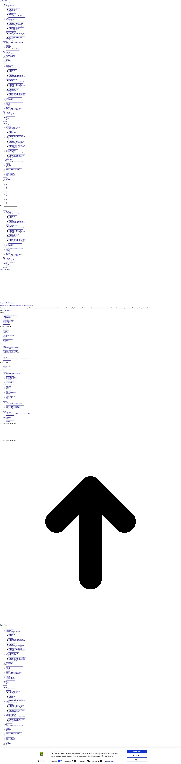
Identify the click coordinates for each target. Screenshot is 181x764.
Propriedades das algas (6, 303)
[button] (0, 207)
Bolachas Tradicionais (10, 91)
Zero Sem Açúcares (10, 65)
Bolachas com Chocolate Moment (16, 81)
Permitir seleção (137, 755)
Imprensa (5, 117)
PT (3, 190)
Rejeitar (137, 759)
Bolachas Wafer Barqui (13, 88)
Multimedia (8, 119)
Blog (4, 111)
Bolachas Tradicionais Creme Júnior (16, 95)
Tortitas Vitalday (9, 99)
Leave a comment (29, 305)
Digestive (10, 74)
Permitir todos (136, 751)
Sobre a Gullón (6, 112)
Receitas (5, 100)
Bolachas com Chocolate (11, 79)
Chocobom (10, 80)
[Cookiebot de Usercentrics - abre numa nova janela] (41, 761)
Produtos (5, 64)
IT (6, 193)
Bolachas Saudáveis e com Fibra (13, 67)
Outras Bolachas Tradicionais (15, 97)
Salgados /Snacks (9, 98)
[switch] (74, 761)
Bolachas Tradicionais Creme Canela (16, 94)
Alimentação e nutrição (5, 305)
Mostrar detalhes (109, 761)
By (12, 305)
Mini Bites (8, 107)
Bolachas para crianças (11, 90)
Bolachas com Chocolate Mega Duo (16, 85)
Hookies (7, 77)
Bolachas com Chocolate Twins (15, 83)
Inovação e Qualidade (10, 114)
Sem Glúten (8, 66)
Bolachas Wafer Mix (13, 89)
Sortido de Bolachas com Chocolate (16, 86)
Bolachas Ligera (12, 72)
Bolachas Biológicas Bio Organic (15, 75)
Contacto (5, 121)
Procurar (2, 205)
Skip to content (3, 0)
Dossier (7, 118)
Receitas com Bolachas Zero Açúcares (14, 102)
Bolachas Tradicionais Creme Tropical (17, 93)
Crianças (8, 103)
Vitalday (10, 71)
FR (6, 192)
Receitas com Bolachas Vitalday (13, 109)
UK (6, 194)
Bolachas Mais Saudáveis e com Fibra (16, 76)
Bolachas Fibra (11, 70)
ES (6, 195)
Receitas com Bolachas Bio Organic (14, 108)
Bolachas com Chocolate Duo (15, 84)
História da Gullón (10, 113)
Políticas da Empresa (10, 116)
